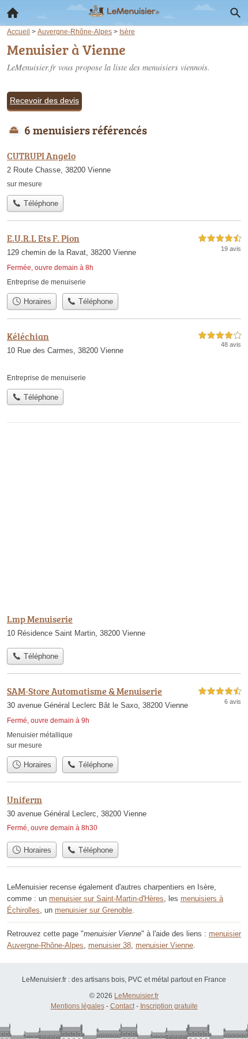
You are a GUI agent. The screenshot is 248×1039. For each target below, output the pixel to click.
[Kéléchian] (124, 356)
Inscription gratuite (169, 1006)
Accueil (12, 12)
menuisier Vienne (164, 945)
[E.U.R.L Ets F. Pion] (124, 259)
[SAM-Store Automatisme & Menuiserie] (124, 717)
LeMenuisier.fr (136, 996)
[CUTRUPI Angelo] (124, 169)
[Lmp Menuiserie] (124, 627)
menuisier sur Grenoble (93, 910)
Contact (122, 1006)
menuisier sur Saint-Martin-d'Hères (106, 898)
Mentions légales (77, 1006)
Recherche (235, 12)
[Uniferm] (124, 814)
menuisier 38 (109, 945)
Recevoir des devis (44, 100)
